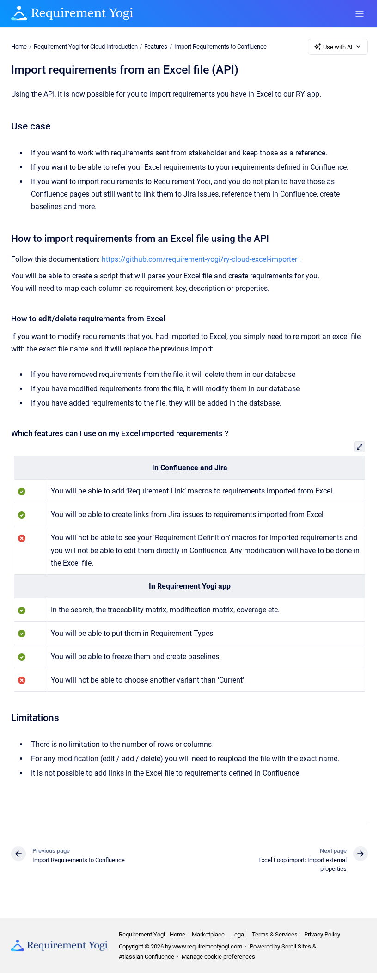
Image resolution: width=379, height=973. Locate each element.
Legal (238, 934)
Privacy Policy (322, 934)
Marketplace (208, 934)
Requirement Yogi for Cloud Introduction (86, 46)
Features (155, 46)
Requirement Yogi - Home (152, 934)
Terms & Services (275, 934)
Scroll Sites (296, 946)
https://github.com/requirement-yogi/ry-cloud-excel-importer (199, 259)
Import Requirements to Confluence (220, 46)
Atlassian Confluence (146, 956)
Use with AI (338, 46)
